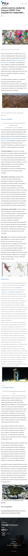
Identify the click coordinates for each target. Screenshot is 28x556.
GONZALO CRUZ (5, 279)
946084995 (14, 541)
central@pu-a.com (14, 543)
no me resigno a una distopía (14, 292)
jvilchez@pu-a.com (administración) (14, 545)
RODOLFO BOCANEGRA (6, 119)
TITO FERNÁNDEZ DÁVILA (7, 387)
